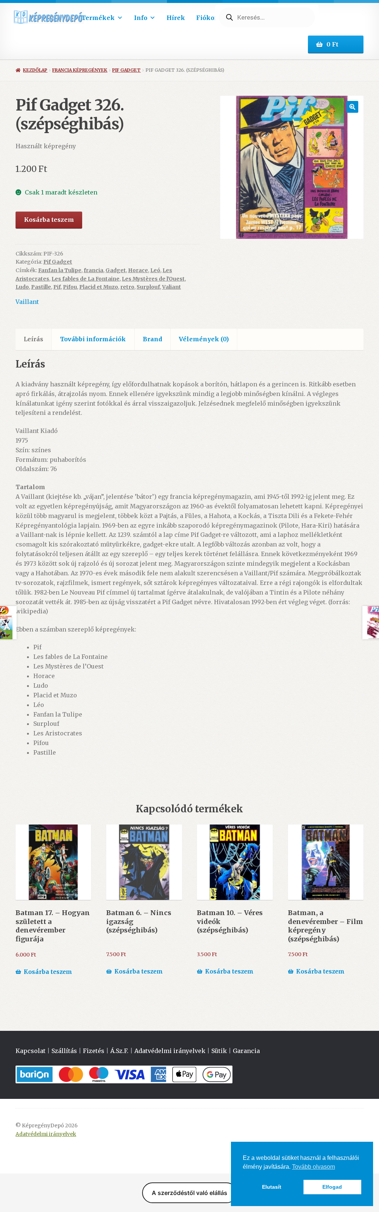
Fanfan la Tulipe (59, 270)
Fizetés (93, 1050)
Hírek (176, 17)
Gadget (115, 270)
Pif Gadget (126, 70)
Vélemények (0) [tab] (204, 339)
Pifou (70, 287)
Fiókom (208, 17)
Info (140, 17)
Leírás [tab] (33, 339)
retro (127, 287)
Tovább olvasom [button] (313, 1167)
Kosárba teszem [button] (48, 971)
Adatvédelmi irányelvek (169, 1050)
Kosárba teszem (49, 219)
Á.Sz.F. (119, 1050)
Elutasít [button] (271, 1187)
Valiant (171, 287)
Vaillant (27, 301)
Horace (138, 270)
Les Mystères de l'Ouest (153, 278)
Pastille (41, 287)
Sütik (219, 1050)
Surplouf (148, 287)
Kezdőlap (35, 70)
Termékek (98, 17)
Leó (155, 270)
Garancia (246, 1050)
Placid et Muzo (98, 287)
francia (93, 270)
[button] (352, 107)
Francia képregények (79, 70)
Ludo (22, 287)
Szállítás (64, 1050)
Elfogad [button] (332, 1187)
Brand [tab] (152, 339)
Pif (57, 287)
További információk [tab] (93, 339)
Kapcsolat (31, 1050)
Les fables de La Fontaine (85, 278)
